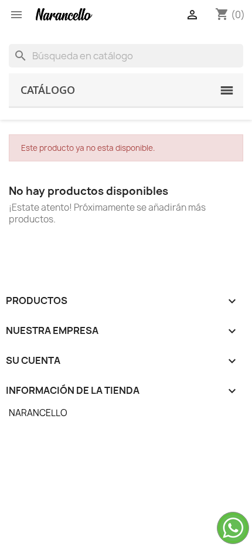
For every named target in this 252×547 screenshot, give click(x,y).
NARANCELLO (38, 413)
